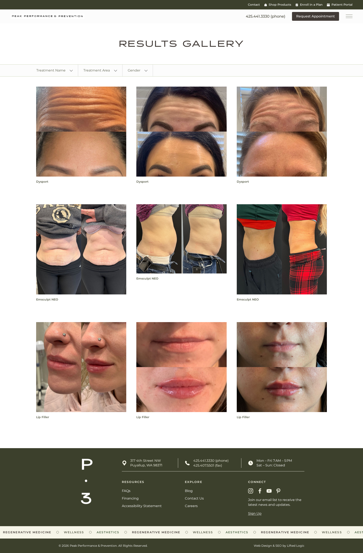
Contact (254, 5)
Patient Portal (341, 5)
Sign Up (255, 513)
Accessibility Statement (142, 506)
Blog (189, 491)
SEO (278, 546)
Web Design (263, 546)
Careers (191, 506)
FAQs (126, 491)
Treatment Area (96, 70)
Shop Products (280, 5)
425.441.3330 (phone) (211, 461)
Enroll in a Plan (311, 5)
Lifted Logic (295, 546)
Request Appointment (315, 16)
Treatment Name (51, 70)
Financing (130, 498)
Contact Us (194, 498)
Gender (134, 70)
